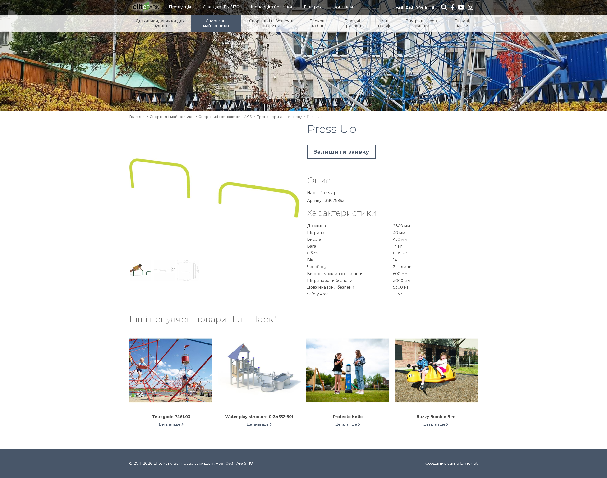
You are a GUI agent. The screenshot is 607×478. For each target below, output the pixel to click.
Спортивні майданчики (216, 23)
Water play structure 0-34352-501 (259, 417)
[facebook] (452, 7)
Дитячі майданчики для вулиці (160, 23)
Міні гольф (384, 23)
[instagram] (470, 7)
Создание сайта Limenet (451, 463)
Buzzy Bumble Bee (436, 417)
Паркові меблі (317, 23)
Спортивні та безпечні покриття (271, 23)
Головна (137, 116)
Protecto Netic (348, 417)
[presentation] (133, 381)
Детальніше (170, 424)
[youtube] (461, 7)
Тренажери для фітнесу (279, 116)
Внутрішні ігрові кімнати (422, 23)
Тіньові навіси (462, 23)
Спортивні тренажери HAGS (225, 116)
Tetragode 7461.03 (171, 417)
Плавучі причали (352, 23)
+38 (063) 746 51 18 (415, 7)
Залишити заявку (341, 151)
